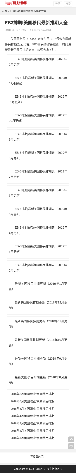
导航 (57, 3)
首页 (4, 11)
